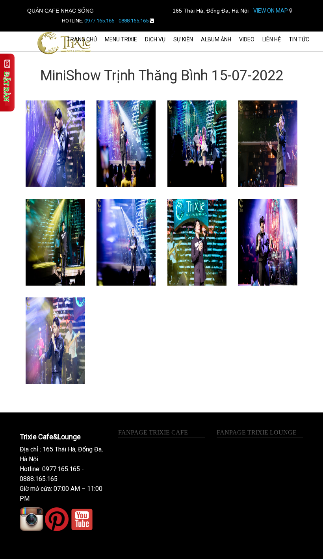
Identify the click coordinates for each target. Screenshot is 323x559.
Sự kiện (183, 39)
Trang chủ (82, 39)
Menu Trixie (121, 39)
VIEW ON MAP (271, 10)
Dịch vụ (155, 39)
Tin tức (299, 39)
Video (246, 39)
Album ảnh (216, 39)
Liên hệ (271, 39)
